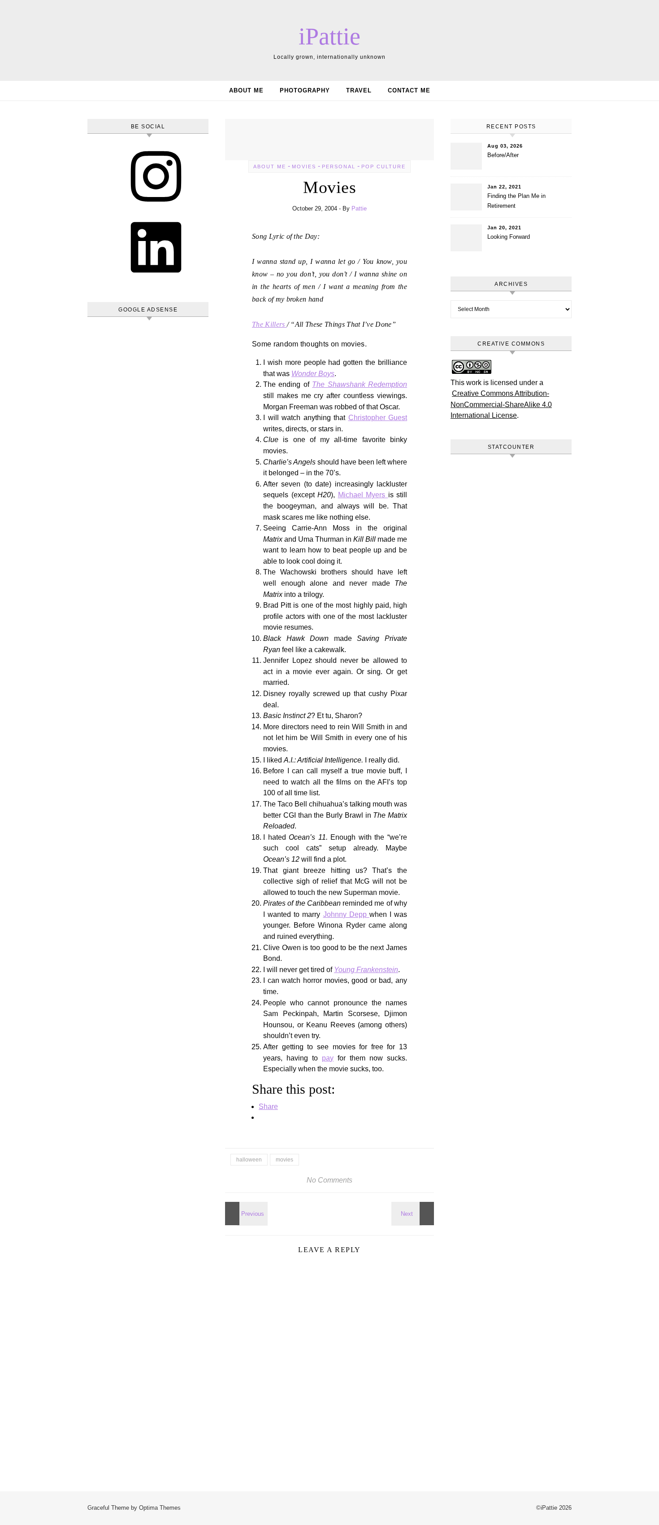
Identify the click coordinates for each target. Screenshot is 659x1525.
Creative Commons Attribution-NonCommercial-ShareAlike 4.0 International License (501, 404)
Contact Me (409, 90)
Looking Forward (508, 236)
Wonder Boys (312, 373)
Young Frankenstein (366, 969)
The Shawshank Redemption (359, 384)
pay (328, 1058)
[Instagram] (156, 207)
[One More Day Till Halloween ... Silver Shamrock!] (245, 1213)
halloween (249, 1160)
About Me (246, 90)
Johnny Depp (346, 914)
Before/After (503, 155)
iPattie (329, 36)
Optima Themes (160, 1507)
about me (269, 166)
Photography (305, 90)
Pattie (359, 208)
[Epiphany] (414, 1213)
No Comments (329, 1180)
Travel (359, 90)
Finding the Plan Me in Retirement (516, 201)
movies (304, 166)
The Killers (269, 324)
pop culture (383, 166)
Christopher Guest (378, 417)
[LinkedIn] (156, 278)
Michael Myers (363, 495)
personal (339, 166)
